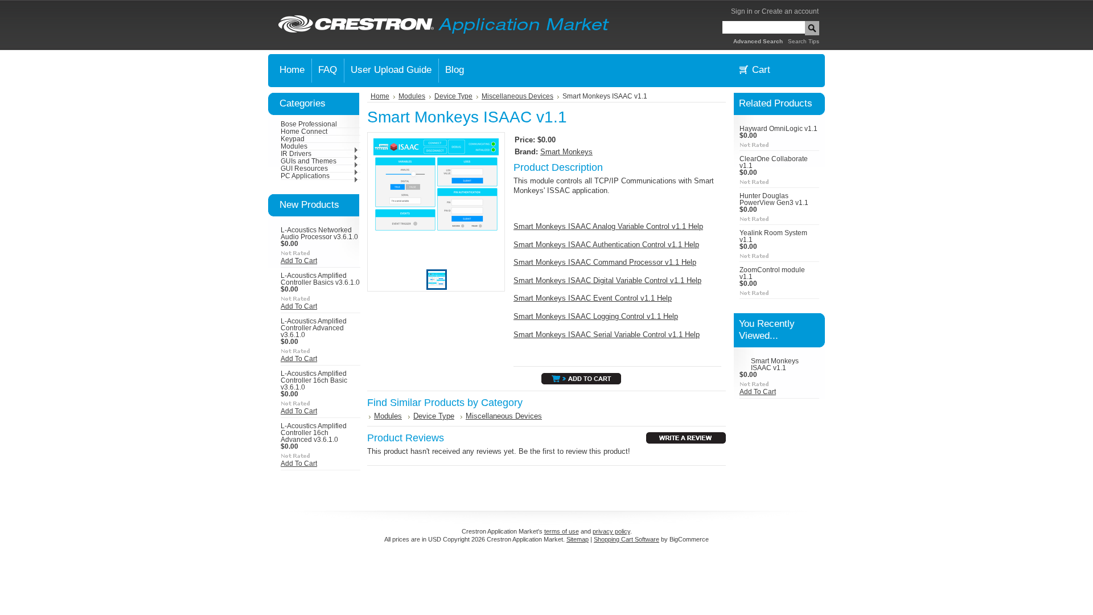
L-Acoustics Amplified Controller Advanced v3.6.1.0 (314, 328)
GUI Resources (304, 168)
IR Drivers (296, 153)
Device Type (453, 96)
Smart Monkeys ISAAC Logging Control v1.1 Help (595, 316)
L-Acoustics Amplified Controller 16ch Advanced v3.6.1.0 (314, 433)
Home (380, 96)
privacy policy (611, 531)
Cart (761, 69)
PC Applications (305, 176)
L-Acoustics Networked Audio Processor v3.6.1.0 (319, 233)
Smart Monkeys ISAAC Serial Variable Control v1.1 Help (606, 334)
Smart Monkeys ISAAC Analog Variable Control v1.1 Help (608, 226)
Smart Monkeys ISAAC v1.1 (775, 364)
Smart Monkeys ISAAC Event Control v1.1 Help (592, 298)
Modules (294, 146)
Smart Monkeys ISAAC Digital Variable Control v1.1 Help (607, 280)
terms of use (561, 531)
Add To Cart (299, 260)
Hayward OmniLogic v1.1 (778, 128)
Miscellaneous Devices (517, 96)
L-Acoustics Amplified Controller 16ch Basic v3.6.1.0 (314, 380)
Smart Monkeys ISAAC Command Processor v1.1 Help (604, 262)
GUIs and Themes (308, 161)
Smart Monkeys (566, 151)
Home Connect (304, 131)
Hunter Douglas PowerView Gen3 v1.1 (773, 199)
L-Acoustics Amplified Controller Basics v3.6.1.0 (320, 279)
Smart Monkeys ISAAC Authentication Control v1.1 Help (606, 244)
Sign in (742, 11)
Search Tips (803, 41)
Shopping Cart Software (626, 539)
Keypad (293, 139)
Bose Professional (309, 124)
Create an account (790, 11)
